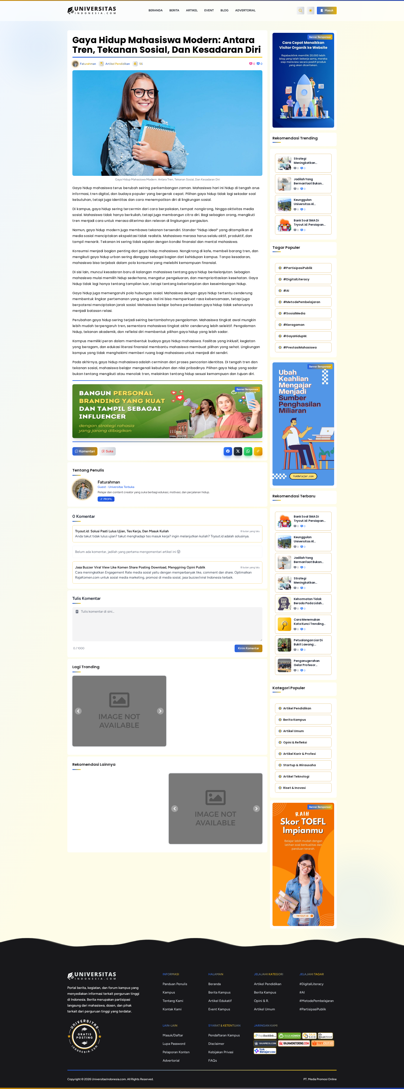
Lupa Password (174, 1044)
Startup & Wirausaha (299, 765)
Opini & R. (261, 1001)
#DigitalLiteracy (296, 279)
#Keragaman (293, 325)
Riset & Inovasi (294, 788)
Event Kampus (219, 1009)
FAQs (212, 1061)
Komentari (87, 451)
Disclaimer (216, 1044)
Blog (225, 10)
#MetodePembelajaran (301, 302)
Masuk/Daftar (173, 1035)
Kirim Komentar (248, 648)
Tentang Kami (173, 1001)
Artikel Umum (293, 731)
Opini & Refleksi (295, 742)
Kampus (169, 992)
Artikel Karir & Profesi (299, 754)
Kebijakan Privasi (220, 1052)
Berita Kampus (294, 720)
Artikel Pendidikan (297, 708)
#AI (286, 291)
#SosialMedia (294, 313)
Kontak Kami (172, 1009)
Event (209, 10)
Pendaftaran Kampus (224, 1035)
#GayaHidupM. (295, 336)
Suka (109, 451)
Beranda (156, 10)
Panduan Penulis (175, 984)
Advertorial (245, 10)
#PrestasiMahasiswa (300, 347)
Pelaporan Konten (176, 1052)
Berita (174, 10)
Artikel (192, 10)
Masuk (328, 10)
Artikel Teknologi (296, 776)
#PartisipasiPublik (297, 268)
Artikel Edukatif (220, 1001)
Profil (108, 499)
